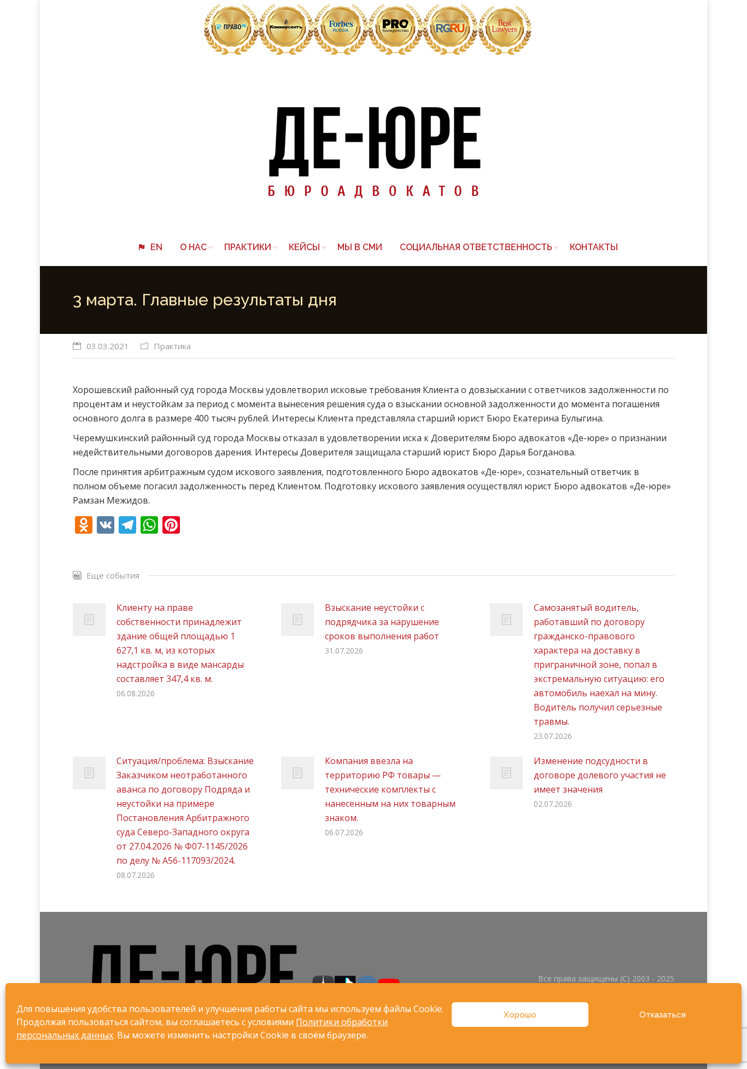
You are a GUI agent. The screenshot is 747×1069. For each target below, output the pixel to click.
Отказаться (662, 1015)
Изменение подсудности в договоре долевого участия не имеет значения (600, 775)
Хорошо (520, 1015)
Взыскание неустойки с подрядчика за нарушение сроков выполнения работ (382, 622)
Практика (172, 345)
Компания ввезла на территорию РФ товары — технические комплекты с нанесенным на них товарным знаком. (390, 789)
